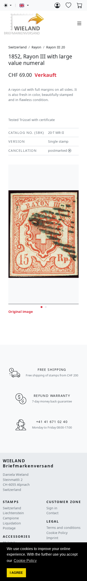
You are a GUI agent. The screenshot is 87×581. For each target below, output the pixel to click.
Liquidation (12, 523)
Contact (52, 513)
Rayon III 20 (55, 47)
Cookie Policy (57, 532)
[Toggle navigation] (79, 23)
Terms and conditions (63, 527)
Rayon (36, 47)
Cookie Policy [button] (25, 561)
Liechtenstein (13, 513)
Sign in (51, 508)
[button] (16, 573)
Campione (11, 518)
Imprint (52, 538)
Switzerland (17, 47)
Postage (9, 528)
